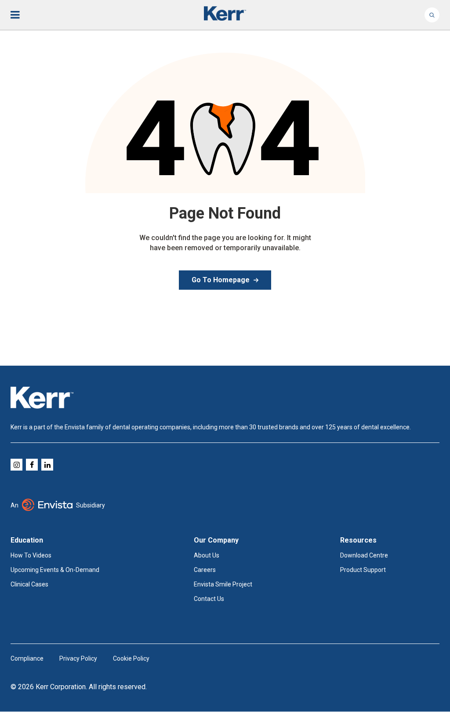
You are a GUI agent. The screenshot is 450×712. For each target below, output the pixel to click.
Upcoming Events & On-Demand (55, 569)
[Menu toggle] (21, 14)
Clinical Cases (29, 584)
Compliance (27, 658)
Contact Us (209, 598)
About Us (206, 555)
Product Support (363, 569)
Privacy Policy (78, 658)
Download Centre (364, 555)
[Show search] (432, 14)
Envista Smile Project (223, 584)
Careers (205, 569)
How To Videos (31, 555)
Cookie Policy (131, 658)
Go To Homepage (221, 280)
